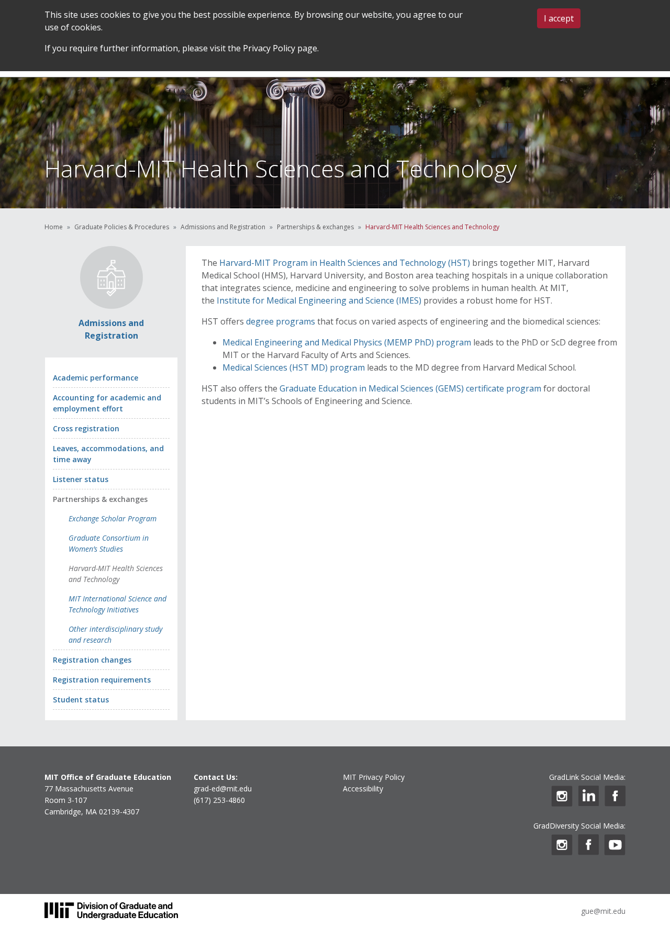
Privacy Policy (269, 48)
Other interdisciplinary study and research (115, 634)
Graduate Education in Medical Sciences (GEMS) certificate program (410, 388)
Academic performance (95, 378)
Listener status (80, 479)
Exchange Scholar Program (113, 518)
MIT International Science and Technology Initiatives (117, 604)
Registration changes (92, 660)
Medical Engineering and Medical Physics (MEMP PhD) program (346, 342)
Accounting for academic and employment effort (107, 403)
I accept (559, 18)
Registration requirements (102, 680)
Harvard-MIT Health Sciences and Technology (116, 573)
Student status (81, 700)
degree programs (280, 321)
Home (53, 226)
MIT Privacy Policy (374, 777)
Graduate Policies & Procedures (121, 226)
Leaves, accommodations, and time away (108, 453)
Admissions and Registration (223, 226)
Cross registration (86, 428)
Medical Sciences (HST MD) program (293, 367)
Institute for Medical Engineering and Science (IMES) (319, 300)
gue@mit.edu (603, 911)
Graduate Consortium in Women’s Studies (109, 543)
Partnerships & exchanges (315, 226)
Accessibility (363, 788)
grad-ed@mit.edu (223, 788)
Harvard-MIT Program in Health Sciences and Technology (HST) (344, 263)
